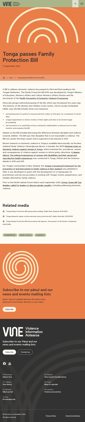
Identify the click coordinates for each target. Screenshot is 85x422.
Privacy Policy (51, 416)
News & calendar (51, 383)
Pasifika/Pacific (9, 235)
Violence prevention (52, 390)
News (11, 78)
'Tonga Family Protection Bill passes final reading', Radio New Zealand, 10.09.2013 (37, 211)
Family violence (26, 235)
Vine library (7, 383)
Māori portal (8, 390)
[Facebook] (4, 363)
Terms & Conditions (72, 416)
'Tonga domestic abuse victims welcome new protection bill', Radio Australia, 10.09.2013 (39, 216)
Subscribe (9, 309)
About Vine (7, 375)
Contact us (25, 352)
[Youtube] (10, 363)
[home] (11, 4)
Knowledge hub (9, 398)
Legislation (40, 235)
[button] (81, 4)
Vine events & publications (55, 375)
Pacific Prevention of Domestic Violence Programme (44, 98)
